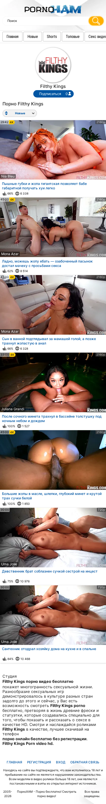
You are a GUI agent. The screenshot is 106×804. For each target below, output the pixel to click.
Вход (60, 762)
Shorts (52, 36)
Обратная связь (84, 762)
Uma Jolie (9, 564)
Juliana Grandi (12, 409)
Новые (32, 36)
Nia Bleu (8, 176)
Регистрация (39, 762)
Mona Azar (9, 254)
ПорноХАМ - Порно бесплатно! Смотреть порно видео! (46, 794)
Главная (12, 36)
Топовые (73, 36)
